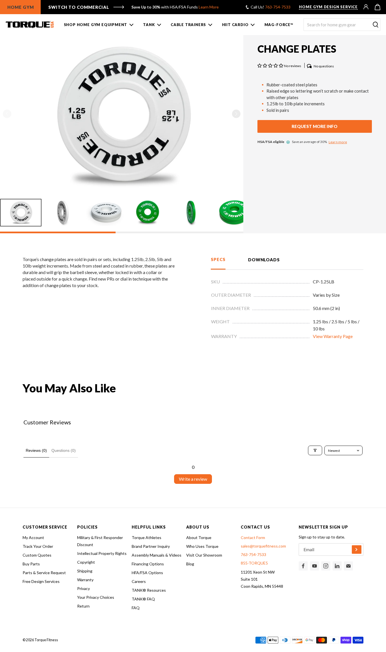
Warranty (85, 579)
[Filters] (315, 450)
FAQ (136, 607)
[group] (21, 212)
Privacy (83, 588)
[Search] (375, 24)
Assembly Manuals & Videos (156, 555)
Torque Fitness (46, 640)
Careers (139, 581)
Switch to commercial (78, 7)
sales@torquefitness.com (263, 546)
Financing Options (148, 563)
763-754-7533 (277, 7)
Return (83, 606)
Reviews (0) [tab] (36, 450)
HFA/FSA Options (147, 572)
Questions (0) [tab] (63, 450)
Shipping (84, 570)
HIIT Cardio (235, 24)
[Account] (366, 7)
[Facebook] (303, 565)
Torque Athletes (146, 537)
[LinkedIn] (337, 565)
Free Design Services (41, 581)
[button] (236, 114)
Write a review (193, 479)
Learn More (209, 7)
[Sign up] (356, 549)
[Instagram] (325, 565)
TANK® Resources (149, 590)
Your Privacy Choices (95, 597)
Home (11, 43)
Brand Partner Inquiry (151, 546)
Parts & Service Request (44, 572)
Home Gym (20, 7)
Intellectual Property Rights (102, 553)
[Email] (348, 565)
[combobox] (341, 24)
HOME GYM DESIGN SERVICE (328, 7)
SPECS (218, 259)
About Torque (198, 537)
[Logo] (30, 24)
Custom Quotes (37, 555)
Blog (190, 563)
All (27, 43)
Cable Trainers (188, 24)
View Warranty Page (333, 336)
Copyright (86, 562)
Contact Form (253, 537)
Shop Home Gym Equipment (95, 24)
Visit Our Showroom (204, 555)
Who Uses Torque (202, 546)
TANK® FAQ (143, 599)
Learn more (338, 142)
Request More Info (314, 126)
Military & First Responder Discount (100, 541)
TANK (149, 24)
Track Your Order (38, 546)
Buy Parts (31, 563)
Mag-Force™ (279, 24)
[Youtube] (314, 565)
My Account (33, 537)
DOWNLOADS (264, 259)
